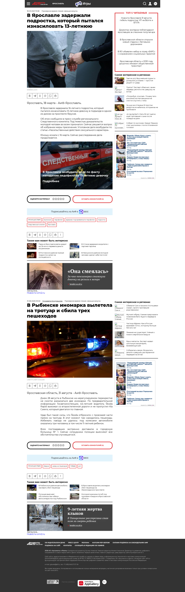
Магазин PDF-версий (101, 543)
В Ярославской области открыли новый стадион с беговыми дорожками (136, 42)
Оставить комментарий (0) (92, 199)
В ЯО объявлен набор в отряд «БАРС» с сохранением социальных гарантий (136, 52)
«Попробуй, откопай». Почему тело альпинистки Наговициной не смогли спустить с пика (141, 98)
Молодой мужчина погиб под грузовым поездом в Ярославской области (95, 496)
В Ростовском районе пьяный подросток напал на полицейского (51, 255)
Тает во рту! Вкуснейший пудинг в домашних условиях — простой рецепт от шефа (140, 80)
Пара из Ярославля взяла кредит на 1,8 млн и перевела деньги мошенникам (52, 246)
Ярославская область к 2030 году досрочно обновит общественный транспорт (136, 63)
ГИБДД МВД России (36, 379)
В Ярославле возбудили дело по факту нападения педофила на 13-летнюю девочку (75, 173)
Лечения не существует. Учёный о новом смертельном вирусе (140, 333)
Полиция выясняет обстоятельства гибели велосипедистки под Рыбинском (53, 496)
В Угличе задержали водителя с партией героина (94, 245)
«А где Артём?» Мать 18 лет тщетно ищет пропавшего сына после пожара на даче (141, 116)
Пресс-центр (73, 543)
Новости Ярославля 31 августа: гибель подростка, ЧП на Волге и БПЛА (136, 20)
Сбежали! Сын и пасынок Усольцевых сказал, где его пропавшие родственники (142, 308)
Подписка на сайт (52, 545)
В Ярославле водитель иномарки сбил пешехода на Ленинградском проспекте (95, 488)
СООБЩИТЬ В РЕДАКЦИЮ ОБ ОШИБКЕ (89, 545)
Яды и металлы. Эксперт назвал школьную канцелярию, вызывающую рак (139, 343)
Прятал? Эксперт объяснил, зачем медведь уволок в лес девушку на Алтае (140, 89)
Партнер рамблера (68, 582)
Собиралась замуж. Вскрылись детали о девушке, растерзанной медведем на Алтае (140, 352)
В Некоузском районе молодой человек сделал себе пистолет (94, 254)
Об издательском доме (55, 543)
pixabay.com (32, 89)
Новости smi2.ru (36, 293)
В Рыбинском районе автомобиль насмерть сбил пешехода (53, 487)
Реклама (85, 543)
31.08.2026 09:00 (33, 301)
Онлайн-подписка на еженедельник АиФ (130, 543)
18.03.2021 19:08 (33, 11)
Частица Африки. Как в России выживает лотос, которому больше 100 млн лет (141, 325)
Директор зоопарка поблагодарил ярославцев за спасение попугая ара (136, 31)
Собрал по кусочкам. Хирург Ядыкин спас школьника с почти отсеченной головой (142, 125)
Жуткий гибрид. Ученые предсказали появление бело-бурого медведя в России (142, 317)
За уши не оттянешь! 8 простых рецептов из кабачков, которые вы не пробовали (142, 107)
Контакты (67, 545)
